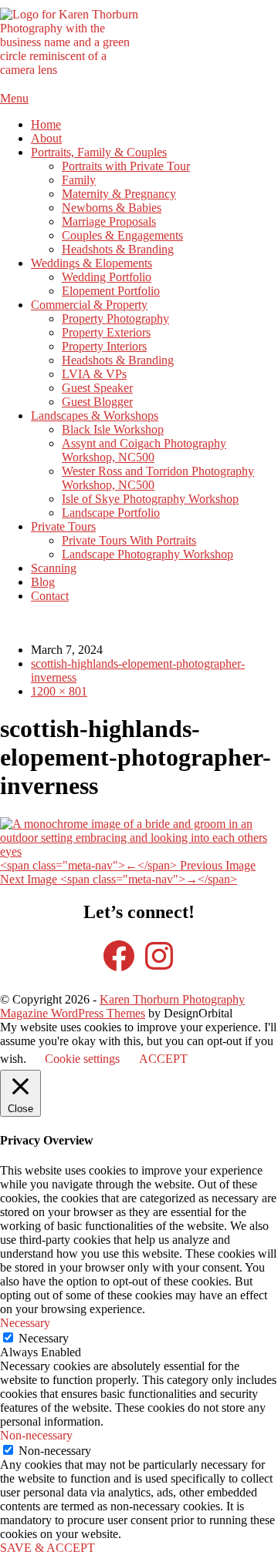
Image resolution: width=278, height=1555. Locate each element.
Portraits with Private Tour (126, 166)
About (46, 138)
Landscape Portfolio (111, 512)
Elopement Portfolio (111, 290)
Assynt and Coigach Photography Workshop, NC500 (144, 450)
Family (79, 179)
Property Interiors (104, 346)
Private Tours (63, 526)
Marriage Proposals (109, 221)
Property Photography (115, 318)
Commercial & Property (89, 304)
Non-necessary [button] (36, 1435)
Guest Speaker (97, 387)
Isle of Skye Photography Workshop (150, 498)
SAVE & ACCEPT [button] (47, 1547)
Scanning (53, 568)
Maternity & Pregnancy (119, 193)
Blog (43, 581)
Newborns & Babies (111, 207)
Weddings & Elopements (91, 263)
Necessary (44, 1338)
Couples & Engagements (122, 235)
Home (46, 124)
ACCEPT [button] (163, 1058)
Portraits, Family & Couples (99, 152)
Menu (14, 98)
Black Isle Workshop (113, 429)
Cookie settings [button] (82, 1058)
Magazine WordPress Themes (72, 1013)
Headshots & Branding (118, 249)
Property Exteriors (106, 332)
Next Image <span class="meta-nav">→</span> (118, 879)
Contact (50, 595)
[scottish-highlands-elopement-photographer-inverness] (139, 851)
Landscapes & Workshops (94, 415)
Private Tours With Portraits (129, 540)
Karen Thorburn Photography (172, 999)
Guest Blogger (97, 401)
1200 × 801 (59, 691)
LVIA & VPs (94, 373)
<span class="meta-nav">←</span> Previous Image (128, 865)
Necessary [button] (25, 1322)
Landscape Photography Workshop (147, 554)
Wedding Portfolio (106, 276)
